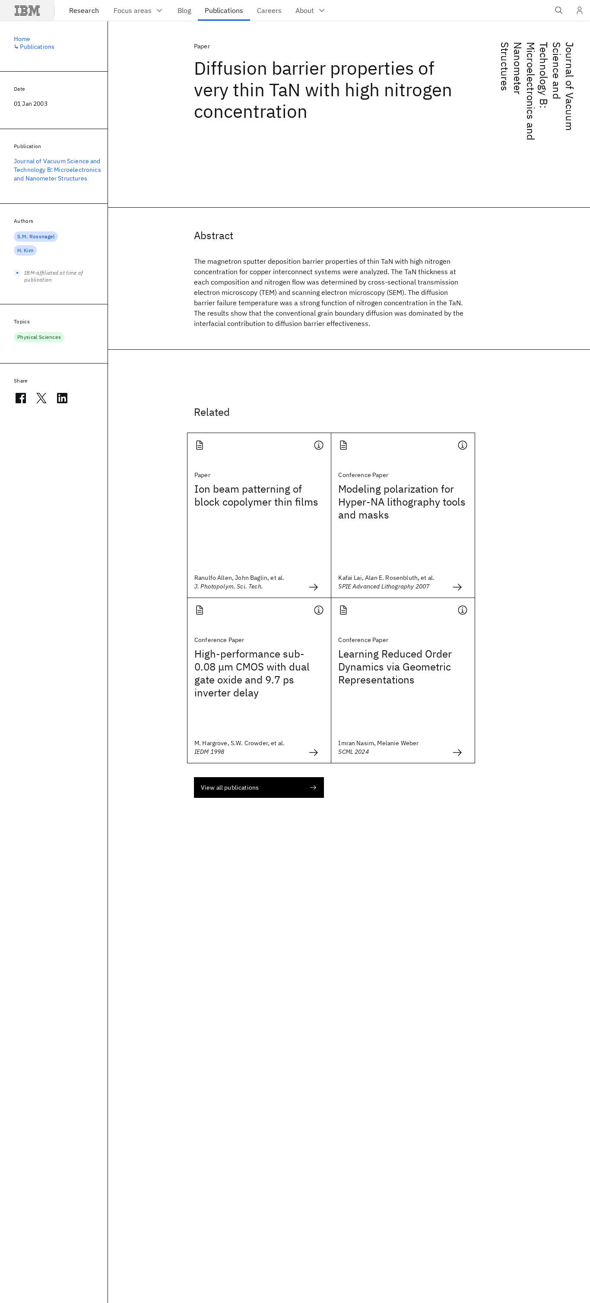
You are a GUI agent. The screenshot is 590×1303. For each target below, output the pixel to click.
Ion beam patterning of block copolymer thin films (256, 495)
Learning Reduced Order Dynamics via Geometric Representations (395, 666)
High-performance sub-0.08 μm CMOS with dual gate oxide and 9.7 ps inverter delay (252, 673)
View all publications (230, 787)
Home (22, 39)
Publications (37, 47)
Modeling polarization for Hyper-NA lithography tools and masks (402, 501)
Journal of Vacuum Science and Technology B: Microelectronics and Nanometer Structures (537, 91)
